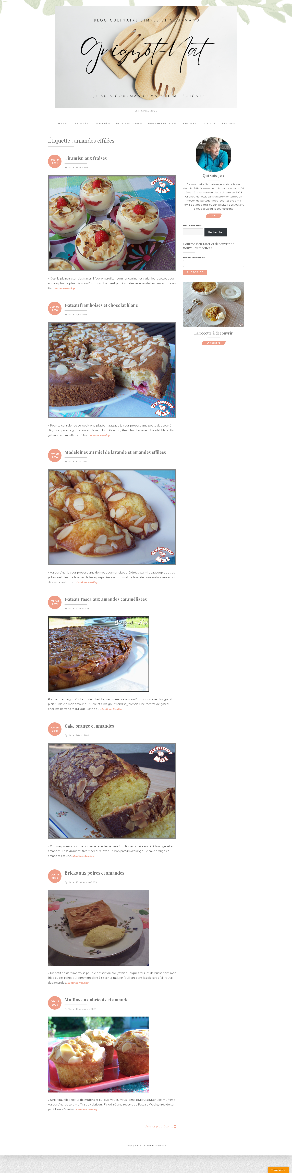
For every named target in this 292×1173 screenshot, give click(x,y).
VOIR (213, 216)
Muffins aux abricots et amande (96, 1000)
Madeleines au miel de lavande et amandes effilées (115, 452)
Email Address (194, 257)
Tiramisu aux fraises (86, 158)
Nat (70, 167)
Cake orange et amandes (89, 726)
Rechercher (192, 225)
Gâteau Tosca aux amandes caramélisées (106, 599)
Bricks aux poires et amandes (94, 873)
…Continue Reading (63, 288)
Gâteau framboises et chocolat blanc (101, 305)
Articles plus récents (159, 1126)
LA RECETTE (214, 343)
